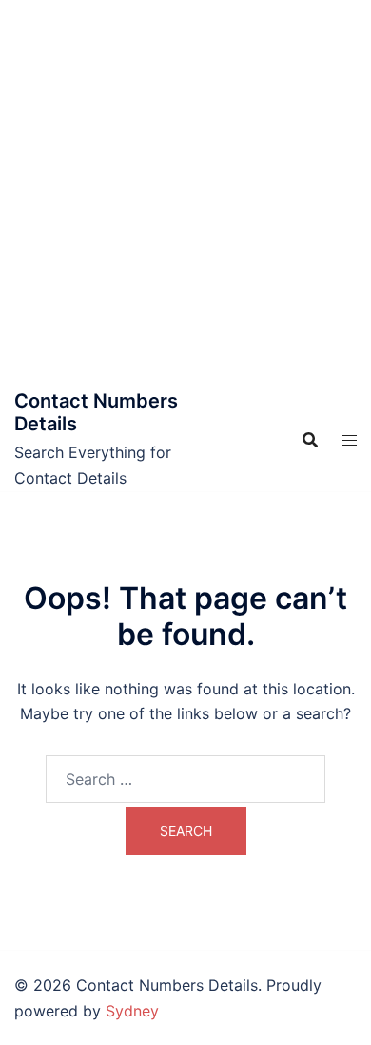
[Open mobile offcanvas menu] (349, 440)
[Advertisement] (185, 195)
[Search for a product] (310, 439)
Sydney (132, 1010)
